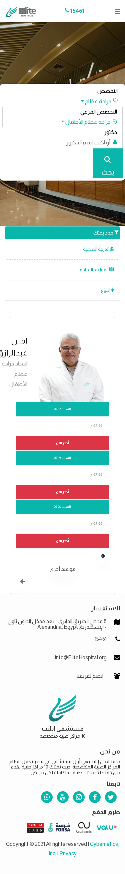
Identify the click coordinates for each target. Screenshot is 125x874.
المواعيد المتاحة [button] (94, 269)
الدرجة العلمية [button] (96, 249)
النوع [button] (106, 290)
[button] (96, 101)
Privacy (68, 853)
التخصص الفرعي (98, 112)
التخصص (107, 91)
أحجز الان (62, 443)
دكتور (110, 132)
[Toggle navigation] (115, 11)
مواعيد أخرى (63, 569)
